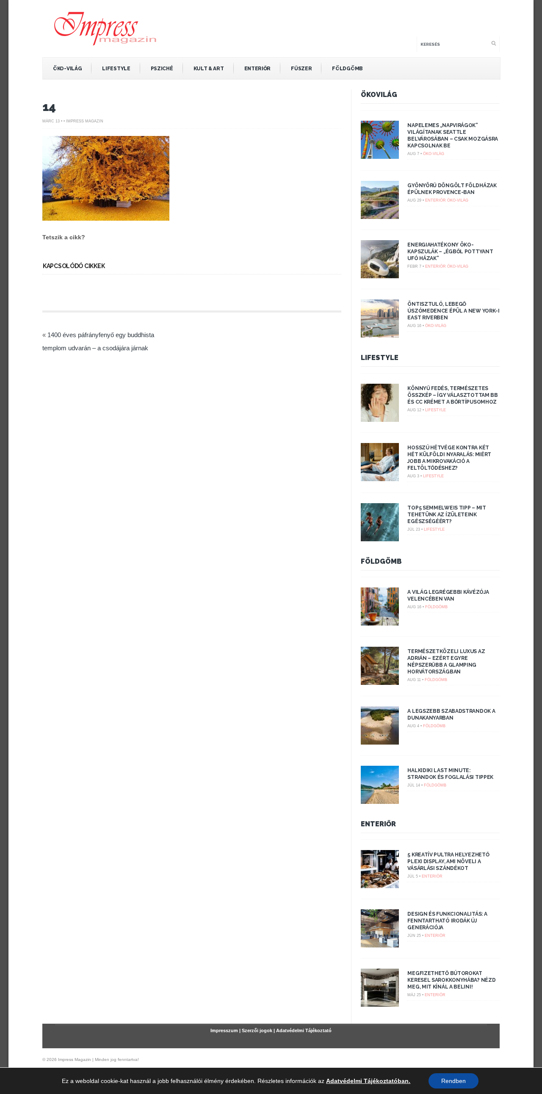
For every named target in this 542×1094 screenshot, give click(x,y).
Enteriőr (257, 69)
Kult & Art (209, 69)
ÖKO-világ (67, 69)
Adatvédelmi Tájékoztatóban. (368, 1080)
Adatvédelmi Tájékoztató (304, 1030)
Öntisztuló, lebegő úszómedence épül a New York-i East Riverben (453, 311)
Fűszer (301, 69)
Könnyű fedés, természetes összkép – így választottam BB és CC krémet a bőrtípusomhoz (452, 395)
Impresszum (224, 1030)
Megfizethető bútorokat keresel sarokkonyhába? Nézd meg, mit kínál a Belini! (451, 980)
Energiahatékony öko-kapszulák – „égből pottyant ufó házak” (450, 251)
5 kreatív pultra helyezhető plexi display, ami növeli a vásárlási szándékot (448, 861)
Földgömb (347, 69)
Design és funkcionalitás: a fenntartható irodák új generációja (447, 921)
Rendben (453, 1080)
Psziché (162, 69)
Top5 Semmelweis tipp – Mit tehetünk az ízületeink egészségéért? (446, 514)
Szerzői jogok (257, 1030)
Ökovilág (379, 95)
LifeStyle (116, 69)
